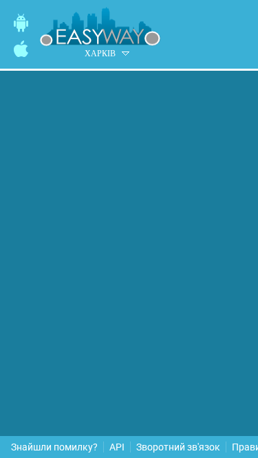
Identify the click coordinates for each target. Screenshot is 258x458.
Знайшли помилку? (54, 447)
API (117, 447)
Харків (100, 53)
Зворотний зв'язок (178, 447)
